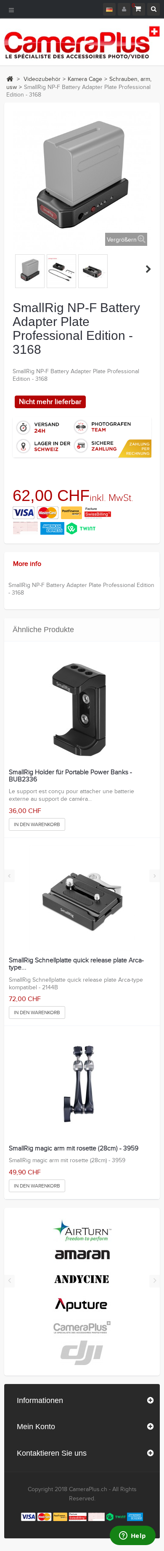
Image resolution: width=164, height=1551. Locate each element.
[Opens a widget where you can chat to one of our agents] (132, 1536)
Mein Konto (36, 1426)
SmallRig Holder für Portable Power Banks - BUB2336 (70, 776)
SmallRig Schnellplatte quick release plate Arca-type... (76, 964)
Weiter (148, 269)
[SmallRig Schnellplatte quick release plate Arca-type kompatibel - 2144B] (82, 898)
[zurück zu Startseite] (9, 79)
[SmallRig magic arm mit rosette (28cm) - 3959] (82, 1086)
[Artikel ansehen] (82, 1230)
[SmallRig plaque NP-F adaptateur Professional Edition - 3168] (30, 271)
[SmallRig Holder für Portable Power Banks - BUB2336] (82, 709)
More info (27, 564)
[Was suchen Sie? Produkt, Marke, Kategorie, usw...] (153, 9)
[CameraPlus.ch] (82, 42)
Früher (16, 269)
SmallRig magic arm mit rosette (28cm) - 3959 (73, 1148)
